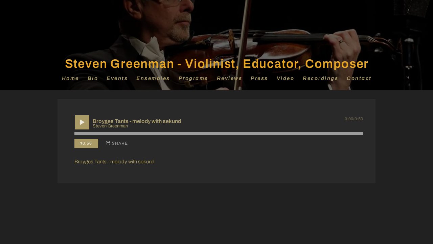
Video (285, 78)
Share (120, 143)
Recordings (320, 78)
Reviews (229, 78)
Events (117, 78)
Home (70, 78)
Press (259, 78)
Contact (359, 78)
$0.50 (86, 143)
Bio (92, 78)
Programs (193, 78)
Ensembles (153, 78)
